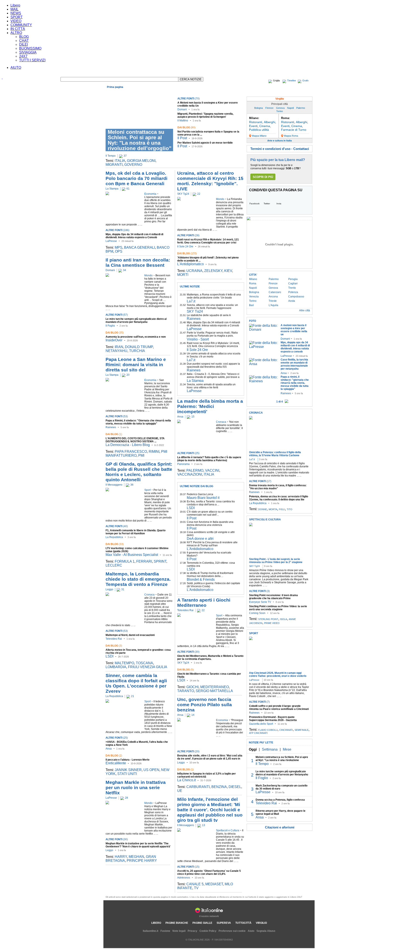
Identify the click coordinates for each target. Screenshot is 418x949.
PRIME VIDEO (272, 623)
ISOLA (283, 619)
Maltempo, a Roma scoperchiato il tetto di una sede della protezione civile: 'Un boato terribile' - (214, 297)
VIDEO (15, 21)
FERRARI (144, 561)
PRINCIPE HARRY (142, 860)
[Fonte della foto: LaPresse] (263, 347)
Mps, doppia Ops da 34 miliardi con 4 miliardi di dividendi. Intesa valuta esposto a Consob (134, 236)
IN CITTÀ (17, 29)
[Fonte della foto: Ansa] (263, 364)
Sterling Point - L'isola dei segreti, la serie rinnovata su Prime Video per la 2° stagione (275, 561)
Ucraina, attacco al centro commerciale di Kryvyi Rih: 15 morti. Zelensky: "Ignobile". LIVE (210, 181)
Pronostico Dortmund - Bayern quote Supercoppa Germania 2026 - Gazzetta (273, 719)
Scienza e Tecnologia (202, 92)
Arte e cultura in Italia (279, 140)
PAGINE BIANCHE (176, 922)
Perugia (293, 279)
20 (128, 374)
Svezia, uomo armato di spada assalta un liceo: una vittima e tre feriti (211, 386)
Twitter (267, 203)
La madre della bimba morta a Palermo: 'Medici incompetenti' (210, 406)
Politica (149, 92)
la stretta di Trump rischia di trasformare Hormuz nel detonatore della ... (210, 575)
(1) (114, 434)
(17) (260, 481)
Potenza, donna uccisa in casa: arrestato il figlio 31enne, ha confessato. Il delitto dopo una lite (278, 498)
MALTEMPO (124, 663)
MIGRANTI (114, 164)
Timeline (291, 80)
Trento (292, 287)
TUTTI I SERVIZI (32, 60)
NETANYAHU (116, 351)
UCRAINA (194, 271)
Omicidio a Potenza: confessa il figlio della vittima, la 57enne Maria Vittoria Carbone (275, 454)
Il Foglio (110, 325)
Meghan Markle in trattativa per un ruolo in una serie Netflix (136, 787)
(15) (188, 866)
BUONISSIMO (30, 48)
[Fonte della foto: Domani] (263, 329)
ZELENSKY (213, 271)
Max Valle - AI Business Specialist (132, 555)
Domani (182, 109)
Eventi (253, 126)
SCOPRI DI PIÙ (263, 177)
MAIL (14, 9)
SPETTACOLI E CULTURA (265, 519)
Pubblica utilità (259, 129)
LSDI (109, 656)
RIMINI (154, 451)
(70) (188, 98)
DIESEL (235, 787)
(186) (117, 230)
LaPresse (111, 241)
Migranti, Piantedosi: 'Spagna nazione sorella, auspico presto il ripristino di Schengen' (205, 115)
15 (192, 416)
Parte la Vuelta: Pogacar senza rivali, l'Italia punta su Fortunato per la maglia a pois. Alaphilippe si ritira (212, 335)
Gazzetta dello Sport (261, 723)
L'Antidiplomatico (190, 264)
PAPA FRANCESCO (131, 451)
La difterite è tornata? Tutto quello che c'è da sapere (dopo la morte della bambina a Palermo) (209, 459)
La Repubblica (114, 537)
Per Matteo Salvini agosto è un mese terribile (205, 142)
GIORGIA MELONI (141, 161)
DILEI (23, 44)
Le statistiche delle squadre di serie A (209, 315)
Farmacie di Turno (293, 129)
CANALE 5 (195, 884)
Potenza (293, 292)
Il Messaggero (114, 484)
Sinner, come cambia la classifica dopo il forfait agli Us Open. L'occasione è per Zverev (136, 683)
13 (203, 825)
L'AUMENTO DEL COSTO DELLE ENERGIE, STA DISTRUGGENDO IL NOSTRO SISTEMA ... (135, 440)
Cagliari (293, 283)
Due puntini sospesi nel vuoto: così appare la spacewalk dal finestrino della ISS (213, 365)
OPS (118, 251)
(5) (185, 669)
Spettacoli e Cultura (167, 92)
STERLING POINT (268, 619)
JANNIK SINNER (128, 770)
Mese (287, 749)
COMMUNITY (21, 25)
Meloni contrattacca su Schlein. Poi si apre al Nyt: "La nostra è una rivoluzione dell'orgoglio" (139, 140)
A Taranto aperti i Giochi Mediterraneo (203, 602)
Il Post (182, 138)
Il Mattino (182, 120)
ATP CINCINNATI (258, 733)
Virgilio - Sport (198, 339)
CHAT (24, 40)
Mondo (138, 92)
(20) (188, 751)
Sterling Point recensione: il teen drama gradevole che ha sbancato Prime (273, 597)
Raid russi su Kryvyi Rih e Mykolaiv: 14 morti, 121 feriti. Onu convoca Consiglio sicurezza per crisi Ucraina (208, 242)
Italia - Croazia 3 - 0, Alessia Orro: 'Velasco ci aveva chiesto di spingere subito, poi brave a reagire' (213, 377)
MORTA (273, 509)
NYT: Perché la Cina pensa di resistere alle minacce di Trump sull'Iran (212, 544)
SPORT (16, 17)
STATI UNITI (127, 774)
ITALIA (120, 161)
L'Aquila (273, 305)
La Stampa (112, 188)
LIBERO (156, 922)
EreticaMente (116, 763)
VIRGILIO (261, 922)
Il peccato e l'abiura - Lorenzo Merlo (127, 759)
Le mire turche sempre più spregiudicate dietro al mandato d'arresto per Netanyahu (136, 320)
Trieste (273, 300)
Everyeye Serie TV (260, 602)
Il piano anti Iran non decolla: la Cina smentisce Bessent (138, 262)
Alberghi (269, 122)
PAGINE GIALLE (202, 922)
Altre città (304, 310)
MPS (118, 247)
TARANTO (185, 691)
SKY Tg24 (183, 193)
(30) (117, 839)
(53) (117, 416)
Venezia (254, 296)
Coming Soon (257, 613)
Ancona (273, 296)
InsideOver (114, 340)
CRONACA (256, 412)
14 (192, 714)
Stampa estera (301, 92)
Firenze (269, 108)
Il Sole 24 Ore (185, 246)
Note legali (178, 930)
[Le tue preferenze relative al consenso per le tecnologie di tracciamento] (410, 941)
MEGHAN (136, 856)
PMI (141, 455)
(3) (114, 645)
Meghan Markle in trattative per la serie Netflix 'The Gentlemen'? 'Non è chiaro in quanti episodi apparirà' (138, 845)
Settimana (270, 749)
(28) (188, 235)
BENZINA (219, 787)
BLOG (24, 37)
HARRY (121, 856)
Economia (126, 92)
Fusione (165, 930)
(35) (115, 332)
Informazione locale (276, 92)
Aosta (291, 300)
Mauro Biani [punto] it (203, 498)
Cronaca (113, 92)
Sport (184, 92)
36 (131, 484)
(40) (117, 526)
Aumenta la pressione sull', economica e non (136, 336)
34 (124, 270)
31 (122, 589)
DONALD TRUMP (139, 347)
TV (196, 888)
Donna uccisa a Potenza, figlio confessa (280, 799)
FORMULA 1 (125, 561)
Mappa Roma (291, 135)
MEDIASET (214, 884)
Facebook (254, 203)
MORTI (182, 275)
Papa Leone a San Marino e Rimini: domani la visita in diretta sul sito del (136, 364)
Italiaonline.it (150, 930)
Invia (278, 203)
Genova (280, 108)
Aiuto (251, 930)
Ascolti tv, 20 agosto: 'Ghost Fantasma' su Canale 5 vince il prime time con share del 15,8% (209, 872)
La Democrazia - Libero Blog (128, 445)
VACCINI (212, 470)
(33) (115, 544)
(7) (259, 701)
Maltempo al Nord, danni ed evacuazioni (130, 635)
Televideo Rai (114, 638)
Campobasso (296, 296)
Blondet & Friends (201, 579)
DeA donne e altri (200, 538)
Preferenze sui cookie (232, 930)
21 (132, 696)
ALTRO (16, 33)
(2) (114, 755)
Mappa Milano (259, 135)
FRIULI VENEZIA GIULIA (147, 667)
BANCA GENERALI (139, 247)
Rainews (111, 427)
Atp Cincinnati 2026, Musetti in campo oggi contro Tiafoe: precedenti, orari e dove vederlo (277, 674)
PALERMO (194, 470)
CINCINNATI (286, 730)
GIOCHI (192, 687)
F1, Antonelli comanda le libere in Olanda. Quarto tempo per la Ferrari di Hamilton (135, 532)
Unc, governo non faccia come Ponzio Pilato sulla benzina (204, 704)
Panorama (183, 464)
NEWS (15, 13)
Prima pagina (115, 87)
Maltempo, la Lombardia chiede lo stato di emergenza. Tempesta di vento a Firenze (138, 579)
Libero (15, 5)
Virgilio (279, 98)
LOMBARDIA (116, 667)
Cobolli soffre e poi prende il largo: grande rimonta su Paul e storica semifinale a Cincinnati (279, 707)
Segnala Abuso (265, 930)
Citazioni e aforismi (279, 827)
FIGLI (282, 509)
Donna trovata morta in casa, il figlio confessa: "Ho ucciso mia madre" (278, 487)
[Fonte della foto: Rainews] (263, 381)
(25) (117, 737)
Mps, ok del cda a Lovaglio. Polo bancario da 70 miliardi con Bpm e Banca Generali (136, 178)
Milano (253, 279)
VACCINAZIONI (189, 474)
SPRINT (160, 561)
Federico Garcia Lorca (200, 494)
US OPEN (151, 770)
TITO (289, 509)
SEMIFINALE (301, 730)
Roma (252, 283)
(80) (186, 127)
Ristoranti (255, 122)
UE (179, 791)
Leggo (109, 589)
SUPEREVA (224, 922)
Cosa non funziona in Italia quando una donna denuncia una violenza (210, 523)
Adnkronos (183, 877)
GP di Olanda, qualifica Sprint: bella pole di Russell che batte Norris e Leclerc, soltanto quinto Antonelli (139, 471)
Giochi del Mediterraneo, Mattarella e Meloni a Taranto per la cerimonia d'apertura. (210, 657)
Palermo (300, 108)
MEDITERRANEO (214, 687)
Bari (251, 305)
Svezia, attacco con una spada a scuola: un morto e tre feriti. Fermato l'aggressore (212, 306)
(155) (187, 253)
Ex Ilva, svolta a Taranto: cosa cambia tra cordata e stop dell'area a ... (211, 503)
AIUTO (15, 67)
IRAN (119, 347)
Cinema (264, 126)
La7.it (191, 301)
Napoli (290, 108)
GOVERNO (133, 164)
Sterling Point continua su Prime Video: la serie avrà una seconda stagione (278, 608)
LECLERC (114, 565)
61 (128, 188)
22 (198, 193)
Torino (279, 111)
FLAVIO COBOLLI (268, 730)
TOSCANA (144, 663)
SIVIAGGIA (28, 52)
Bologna (258, 108)
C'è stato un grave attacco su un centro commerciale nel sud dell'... (210, 513)
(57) (117, 314)
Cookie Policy (207, 930)
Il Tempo (111, 155)
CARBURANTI (198, 787)
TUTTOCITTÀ (243, 922)
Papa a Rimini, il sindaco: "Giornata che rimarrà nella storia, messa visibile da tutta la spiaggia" (138, 422)
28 (126, 797)
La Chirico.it (186, 780)
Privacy (192, 930)
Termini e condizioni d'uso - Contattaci (279, 149)
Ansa (109, 748)
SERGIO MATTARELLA (214, 691)
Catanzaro (275, 292)
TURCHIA (137, 351)
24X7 (23, 56)
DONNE (262, 509)
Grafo (305, 80)
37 (125, 155)
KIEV (228, 271)
